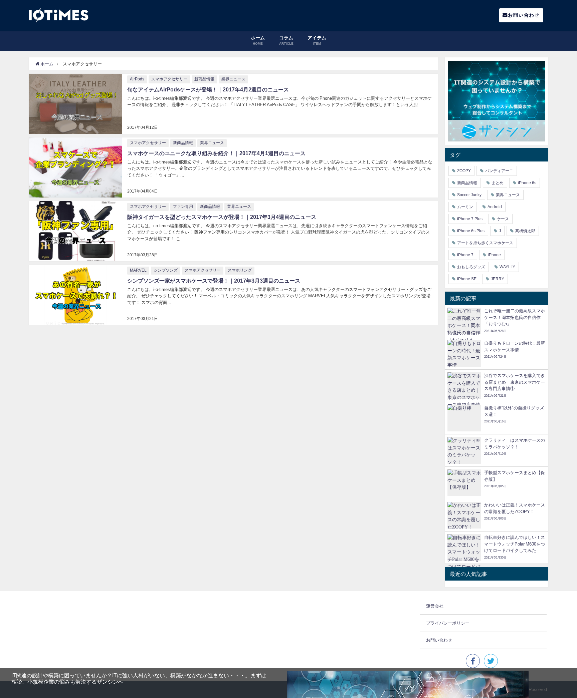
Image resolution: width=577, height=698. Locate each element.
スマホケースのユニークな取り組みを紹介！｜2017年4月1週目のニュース (216, 153)
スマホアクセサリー (169, 79)
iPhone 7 (465, 255)
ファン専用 (183, 207)
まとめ (498, 183)
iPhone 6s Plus (471, 231)
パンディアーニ (499, 171)
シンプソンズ (166, 270)
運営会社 (434, 606)
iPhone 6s (527, 183)
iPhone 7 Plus (470, 219)
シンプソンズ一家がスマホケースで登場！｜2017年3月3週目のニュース (213, 280)
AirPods (137, 79)
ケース (503, 219)
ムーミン (465, 207)
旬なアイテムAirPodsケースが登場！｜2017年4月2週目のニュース (208, 89)
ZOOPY (464, 171)
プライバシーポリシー (447, 623)
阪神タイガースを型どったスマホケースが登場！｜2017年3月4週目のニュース (221, 217)
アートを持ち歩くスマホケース (485, 243)
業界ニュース (233, 79)
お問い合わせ (524, 15)
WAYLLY (507, 267)
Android (495, 207)
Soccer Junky (469, 195)
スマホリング (240, 270)
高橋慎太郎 (525, 231)
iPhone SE (466, 279)
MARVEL (138, 270)
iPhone (494, 255)
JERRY (497, 279)
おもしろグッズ (471, 267)
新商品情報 (204, 79)
